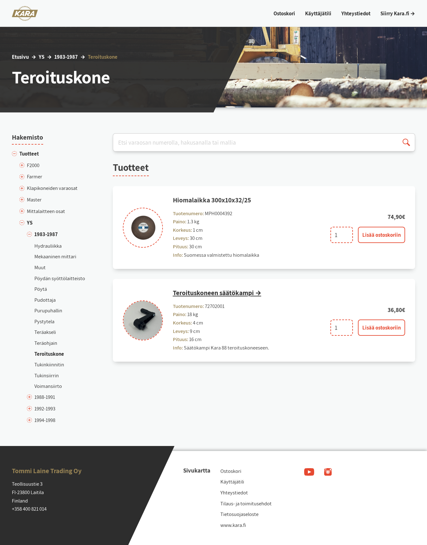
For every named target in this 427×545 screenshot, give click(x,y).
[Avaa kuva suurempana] (142, 227)
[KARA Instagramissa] (328, 472)
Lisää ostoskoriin (381, 234)
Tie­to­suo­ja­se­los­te (239, 514)
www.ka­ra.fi (233, 525)
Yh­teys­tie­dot (234, 492)
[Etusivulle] (25, 13)
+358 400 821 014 (29, 508)
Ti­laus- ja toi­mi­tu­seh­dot (246, 503)
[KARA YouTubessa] (309, 472)
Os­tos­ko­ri (230, 471)
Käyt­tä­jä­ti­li (232, 481)
